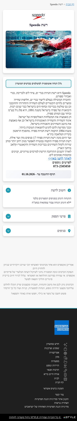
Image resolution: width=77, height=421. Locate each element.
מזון (57, 357)
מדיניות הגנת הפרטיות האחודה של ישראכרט (47, 406)
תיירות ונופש (52, 365)
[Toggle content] (8, 190)
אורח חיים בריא (51, 374)
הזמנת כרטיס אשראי (53, 388)
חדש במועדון (52, 344)
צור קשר (59, 394)
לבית (56, 378)
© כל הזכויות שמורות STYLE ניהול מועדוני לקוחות (35, 417)
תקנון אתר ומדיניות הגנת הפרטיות (52, 399)
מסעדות (55, 361)
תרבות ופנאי (53, 369)
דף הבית (70, 4)
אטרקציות (54, 352)
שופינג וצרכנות (51, 348)
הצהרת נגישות (61, 403)
